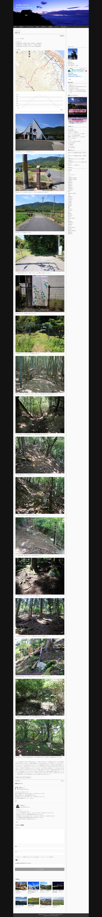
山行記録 (21, 26)
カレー (69, 173)
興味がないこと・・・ (73, 85)
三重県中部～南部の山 (72, 177)
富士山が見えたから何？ (74, 88)
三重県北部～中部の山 (72, 179)
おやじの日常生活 (71, 147)
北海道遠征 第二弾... (56, 905)
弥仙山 (62, 780)
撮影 (69, 207)
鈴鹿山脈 (69, 229)
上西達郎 (84, 155)
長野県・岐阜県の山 (72, 230)
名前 (16, 846)
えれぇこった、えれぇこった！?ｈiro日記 (76, 133)
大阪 (69, 194)
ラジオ (69, 176)
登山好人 (21, 787)
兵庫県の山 (70, 182)
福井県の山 (70, 224)
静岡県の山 (70, 233)
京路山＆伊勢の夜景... (19, 905)
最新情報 (69, 213)
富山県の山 (70, 199)
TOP (15, 26)
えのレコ (69, 139)
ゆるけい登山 (70, 128)
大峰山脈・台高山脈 (72, 193)
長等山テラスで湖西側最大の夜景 (74, 152)
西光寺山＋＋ (70, 165)
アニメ (69, 171)
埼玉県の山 (70, 190)
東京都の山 (70, 215)
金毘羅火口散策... (31, 905)
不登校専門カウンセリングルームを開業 (76, 158)
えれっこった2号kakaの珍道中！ (74, 135)
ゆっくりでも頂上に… (72, 138)
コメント (17, 827)
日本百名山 (70, 210)
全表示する (62, 35)
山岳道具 (69, 201)
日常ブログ (43, 26)
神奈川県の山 (70, 222)
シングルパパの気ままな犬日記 (74, 141)
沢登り (37, 26)
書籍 (69, 212)
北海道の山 (70, 184)
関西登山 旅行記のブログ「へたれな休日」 (77, 136)
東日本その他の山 (71, 218)
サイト (16, 851)
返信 (16, 801)
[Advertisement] (29, 874)
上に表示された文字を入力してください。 (23, 863)
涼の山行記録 (70, 73)
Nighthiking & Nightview (72, 74)
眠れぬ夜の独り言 (71, 130)
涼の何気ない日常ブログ (22, 5)
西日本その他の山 (71, 227)
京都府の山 (18, 777)
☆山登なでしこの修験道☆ (73, 132)
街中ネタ (69, 225)
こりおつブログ (71, 146)
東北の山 (69, 216)
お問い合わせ (63, 26)
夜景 (69, 191)
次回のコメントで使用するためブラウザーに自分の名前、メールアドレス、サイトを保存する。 (35, 857)
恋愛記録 (50, 26)
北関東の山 (70, 187)
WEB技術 (70, 170)
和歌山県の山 (70, 188)
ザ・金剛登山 (70, 144)
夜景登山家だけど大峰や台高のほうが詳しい (78, 86)
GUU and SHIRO (71, 142)
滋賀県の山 (70, 221)
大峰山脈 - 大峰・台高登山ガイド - (75, 76)
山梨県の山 (70, 202)
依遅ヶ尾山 (18, 780)
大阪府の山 (70, 196)
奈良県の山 (70, 197)
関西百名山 (28, 777)
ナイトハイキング (30, 26)
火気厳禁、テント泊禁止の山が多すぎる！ (77, 89)
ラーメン (56, 26)
